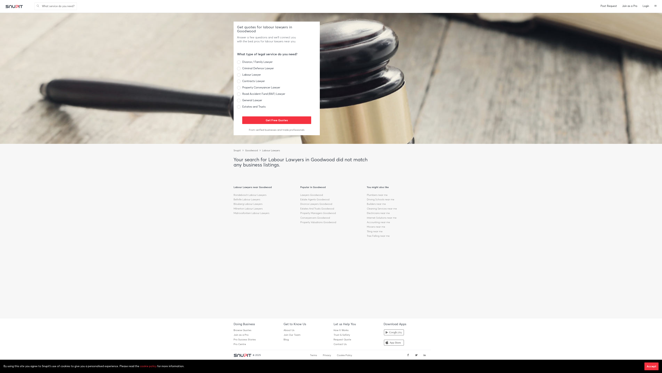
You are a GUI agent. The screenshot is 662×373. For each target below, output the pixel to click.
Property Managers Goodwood (318, 213)
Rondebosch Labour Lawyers (250, 195)
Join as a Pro (629, 6)
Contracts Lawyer (253, 81)
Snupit (237, 150)
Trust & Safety (342, 334)
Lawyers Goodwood (311, 195)
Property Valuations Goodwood (318, 222)
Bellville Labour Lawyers (247, 199)
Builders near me (376, 204)
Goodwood (251, 150)
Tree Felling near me (378, 236)
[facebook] (408, 355)
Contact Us (340, 344)
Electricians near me (378, 213)
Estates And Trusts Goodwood (317, 208)
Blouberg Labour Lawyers (248, 204)
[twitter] (416, 355)
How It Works (341, 330)
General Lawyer (252, 100)
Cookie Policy (344, 355)
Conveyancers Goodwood (315, 217)
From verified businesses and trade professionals (276, 129)
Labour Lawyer (251, 74)
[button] (655, 6)
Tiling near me (375, 231)
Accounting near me (378, 222)
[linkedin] (424, 355)
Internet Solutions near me (382, 217)
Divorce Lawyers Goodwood (316, 204)
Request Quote (342, 339)
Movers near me (376, 226)
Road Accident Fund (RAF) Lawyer (263, 93)
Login (646, 6)
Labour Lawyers (271, 150)
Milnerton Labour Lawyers (248, 208)
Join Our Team (292, 334)
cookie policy (148, 366)
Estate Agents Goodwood (314, 199)
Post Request (608, 6)
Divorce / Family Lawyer (257, 62)
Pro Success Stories (245, 339)
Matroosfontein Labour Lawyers (251, 213)
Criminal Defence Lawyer (258, 68)
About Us (289, 330)
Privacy (327, 355)
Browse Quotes (242, 330)
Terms (313, 355)
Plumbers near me (377, 195)
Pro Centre (240, 344)
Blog (286, 339)
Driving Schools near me (380, 199)
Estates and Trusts (254, 106)
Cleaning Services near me (382, 208)
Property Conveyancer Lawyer (261, 87)
